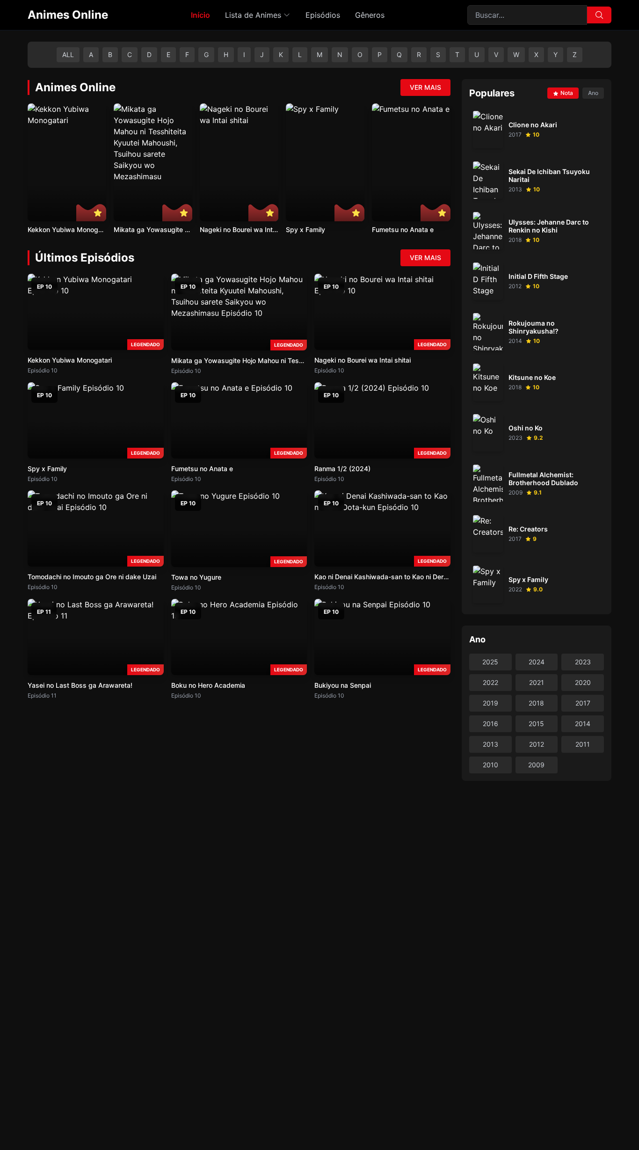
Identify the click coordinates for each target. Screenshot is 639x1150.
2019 (490, 703)
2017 (582, 703)
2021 (536, 682)
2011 (582, 744)
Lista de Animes (253, 15)
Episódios (322, 15)
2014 (582, 724)
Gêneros (370, 15)
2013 (490, 744)
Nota (566, 92)
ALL (68, 54)
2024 (537, 662)
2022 (490, 682)
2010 (490, 765)
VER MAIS (425, 87)
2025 (490, 662)
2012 (536, 744)
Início (200, 15)
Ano (593, 92)
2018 (536, 703)
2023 (583, 662)
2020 (583, 682)
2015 (536, 724)
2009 (536, 765)
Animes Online (68, 15)
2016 (490, 724)
